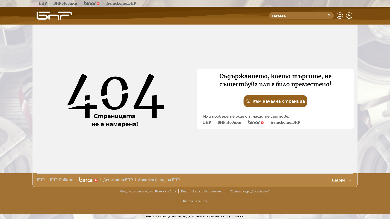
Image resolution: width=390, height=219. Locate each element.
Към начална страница (278, 101)
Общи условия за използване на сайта (148, 191)
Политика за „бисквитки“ (250, 191)
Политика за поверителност (203, 191)
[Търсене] (329, 15)
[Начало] (54, 16)
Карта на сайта (195, 201)
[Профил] (349, 15)
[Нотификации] (339, 15)
